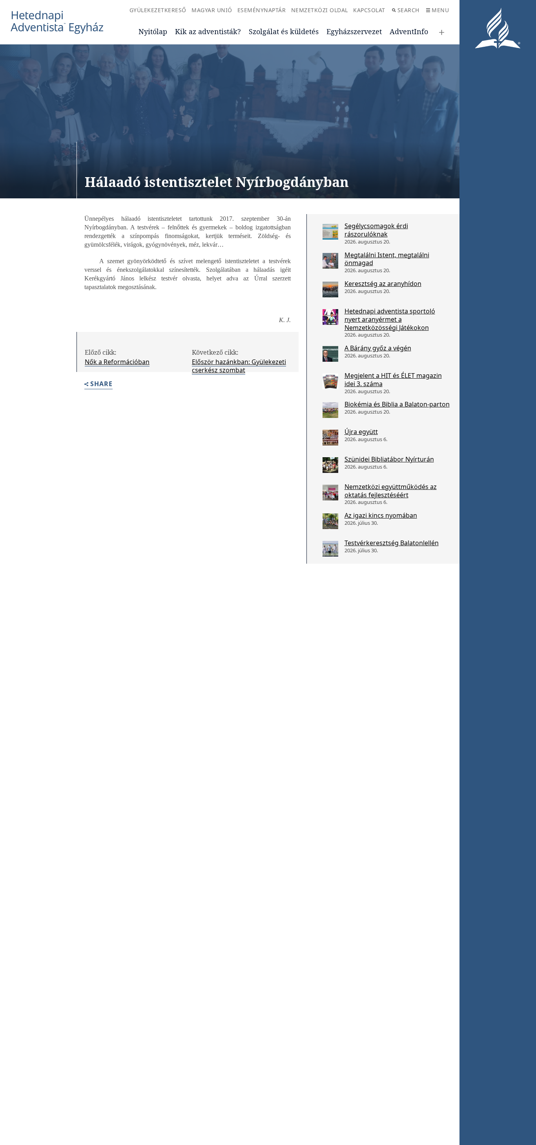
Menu (440, 10)
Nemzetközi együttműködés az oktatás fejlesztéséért (391, 490)
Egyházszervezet (354, 31)
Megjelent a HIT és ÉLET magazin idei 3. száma (393, 379)
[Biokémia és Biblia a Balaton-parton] (330, 410)
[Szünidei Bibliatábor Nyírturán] (330, 465)
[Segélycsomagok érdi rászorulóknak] (330, 232)
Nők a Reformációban (117, 361)
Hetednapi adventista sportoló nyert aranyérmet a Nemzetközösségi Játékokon (390, 319)
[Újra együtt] (330, 437)
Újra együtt (361, 431)
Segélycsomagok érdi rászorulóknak (376, 230)
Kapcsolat (369, 10)
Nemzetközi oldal (319, 10)
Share (101, 384)
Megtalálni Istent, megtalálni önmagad (387, 259)
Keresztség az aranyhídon (383, 283)
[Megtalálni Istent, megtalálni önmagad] (330, 261)
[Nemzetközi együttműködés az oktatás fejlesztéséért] (330, 492)
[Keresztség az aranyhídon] (330, 289)
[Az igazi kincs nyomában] (330, 521)
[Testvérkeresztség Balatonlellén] (330, 549)
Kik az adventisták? (208, 31)
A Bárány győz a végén (378, 348)
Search (408, 10)
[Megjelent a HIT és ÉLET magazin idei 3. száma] (330, 381)
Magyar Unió (211, 10)
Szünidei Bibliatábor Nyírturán (389, 459)
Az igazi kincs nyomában (381, 515)
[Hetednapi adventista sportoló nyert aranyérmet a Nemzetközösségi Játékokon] (330, 317)
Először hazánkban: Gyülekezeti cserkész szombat (239, 365)
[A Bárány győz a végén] (330, 354)
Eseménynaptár (261, 10)
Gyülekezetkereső (157, 10)
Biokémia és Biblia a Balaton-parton (397, 404)
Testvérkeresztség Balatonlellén (392, 543)
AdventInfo (409, 31)
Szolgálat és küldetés (284, 31)
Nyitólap (153, 31)
